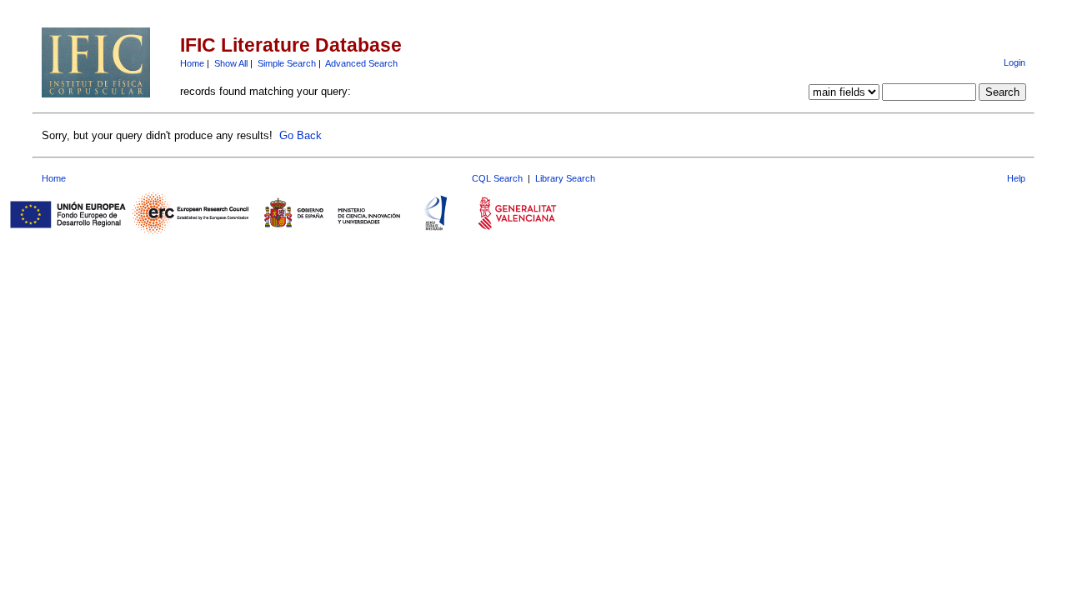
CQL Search (497, 178)
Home (192, 63)
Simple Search (287, 63)
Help (1016, 178)
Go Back (300, 135)
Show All (231, 63)
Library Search (565, 178)
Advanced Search (361, 63)
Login (1014, 63)
